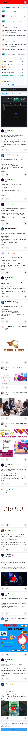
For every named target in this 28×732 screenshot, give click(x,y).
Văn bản (13, 93)
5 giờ (6, 466)
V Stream (7, 554)
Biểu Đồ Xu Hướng (16, 99)
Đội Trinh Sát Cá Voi (10, 155)
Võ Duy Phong (10, 69)
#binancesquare (5, 192)
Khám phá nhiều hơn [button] (6, 726)
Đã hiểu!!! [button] (14, 729)
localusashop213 (9, 618)
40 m (6, 181)
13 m (6, 156)
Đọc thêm (3, 146)
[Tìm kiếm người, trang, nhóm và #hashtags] (25, 2)
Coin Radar (8, 530)
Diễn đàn (10, 85)
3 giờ (6, 329)
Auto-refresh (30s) (16, 85)
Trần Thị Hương (10, 61)
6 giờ (6, 532)
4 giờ (6, 369)
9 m (6, 132)
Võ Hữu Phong (10, 64)
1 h (5, 205)
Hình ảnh (22, 93)
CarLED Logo (8, 326)
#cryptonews (12, 192)
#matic (17, 192)
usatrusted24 (8, 367)
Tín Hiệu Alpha (9, 253)
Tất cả (5, 93)
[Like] (14, 150)
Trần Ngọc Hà (9, 67)
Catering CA (8, 489)
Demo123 (9, 81)
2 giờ (6, 254)
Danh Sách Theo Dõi (23, 99)
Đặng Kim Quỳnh (10, 72)
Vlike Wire (7, 130)
